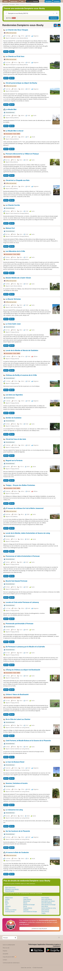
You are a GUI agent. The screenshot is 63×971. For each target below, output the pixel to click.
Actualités (5, 954)
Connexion (57, 1)
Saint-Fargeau (45, 897)
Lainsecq (25, 897)
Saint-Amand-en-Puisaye (30, 911)
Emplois (5, 951)
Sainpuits (25, 909)
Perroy (25, 906)
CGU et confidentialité (9, 945)
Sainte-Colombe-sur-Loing (48, 908)
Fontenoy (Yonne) (10, 911)
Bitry (6, 901)
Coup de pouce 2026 (8, 957)
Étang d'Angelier (9, 891)
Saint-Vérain (44, 906)
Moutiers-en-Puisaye (29, 904)
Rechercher (54, 18)
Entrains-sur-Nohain (10, 909)
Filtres (12, 18)
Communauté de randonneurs (11, 962)
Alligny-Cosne (9, 897)
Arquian (7, 899)
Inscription (49, 1)
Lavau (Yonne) (27, 899)
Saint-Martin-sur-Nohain (48, 901)
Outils (5, 1)
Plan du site (6, 948)
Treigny (43, 913)
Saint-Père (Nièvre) (46, 903)
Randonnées (14, 1)
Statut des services (26, 967)
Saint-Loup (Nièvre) (46, 899)
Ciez (6, 904)
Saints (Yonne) (45, 909)
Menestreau (26, 901)
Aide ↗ (23, 1)
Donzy (7, 908)
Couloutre (8, 906)
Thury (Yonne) (45, 911)
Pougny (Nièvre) (27, 908)
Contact (5, 960)
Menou (25, 903)
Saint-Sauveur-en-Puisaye (48, 904)
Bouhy (7, 903)
